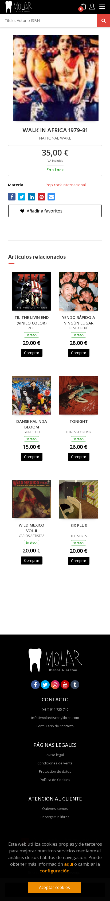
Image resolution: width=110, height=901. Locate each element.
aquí (68, 864)
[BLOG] (74, 684)
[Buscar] (103, 20)
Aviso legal (55, 754)
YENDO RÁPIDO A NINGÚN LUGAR (78, 320)
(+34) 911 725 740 (55, 709)
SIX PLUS (78, 525)
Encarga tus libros (55, 816)
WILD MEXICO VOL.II (31, 527)
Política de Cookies (55, 779)
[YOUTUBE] (65, 684)
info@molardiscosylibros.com (55, 717)
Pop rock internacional (65, 184)
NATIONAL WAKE (55, 138)
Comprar (31, 352)
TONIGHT (78, 421)
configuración (54, 871)
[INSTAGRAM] (55, 684)
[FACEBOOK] (35, 684)
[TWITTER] (45, 684)
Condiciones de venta (55, 763)
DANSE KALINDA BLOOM (31, 424)
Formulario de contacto (55, 726)
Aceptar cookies (54, 887)
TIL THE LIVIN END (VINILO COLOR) (31, 320)
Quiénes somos (55, 808)
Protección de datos (55, 771)
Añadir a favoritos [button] (44, 211)
